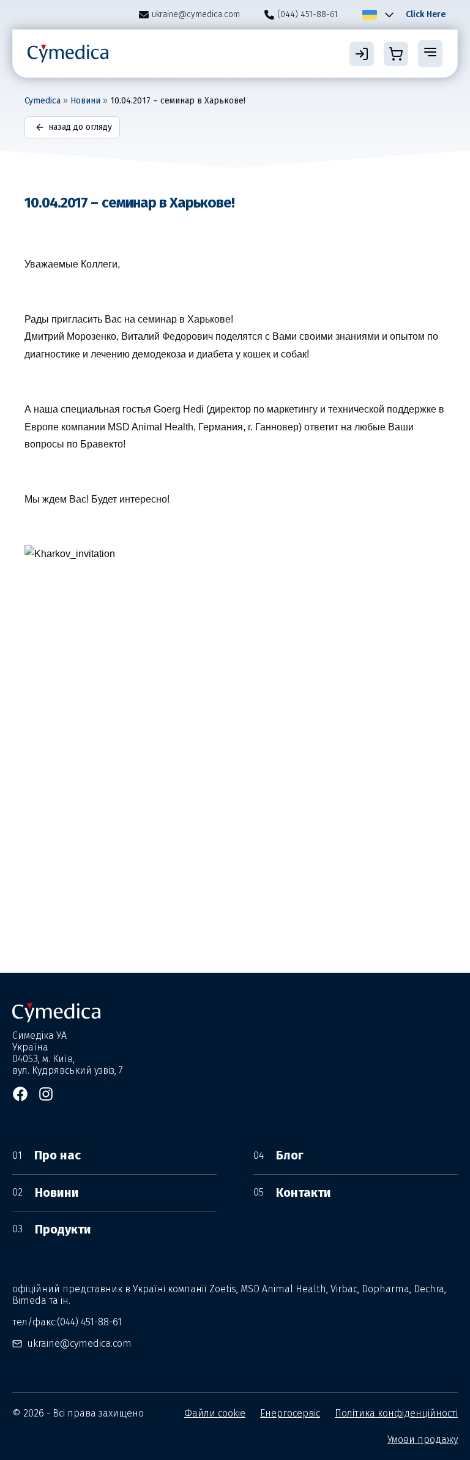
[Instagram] (46, 1094)
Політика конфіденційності (396, 1413)
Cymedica (42, 100)
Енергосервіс (290, 1413)
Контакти (292, 1192)
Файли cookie (214, 1413)
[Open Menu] (430, 53)
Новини (85, 100)
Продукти (51, 1229)
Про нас (46, 1155)
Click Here (426, 14)
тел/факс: (67, 1322)
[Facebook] (20, 1094)
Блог (278, 1155)
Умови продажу (422, 1439)
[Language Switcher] (387, 14)
